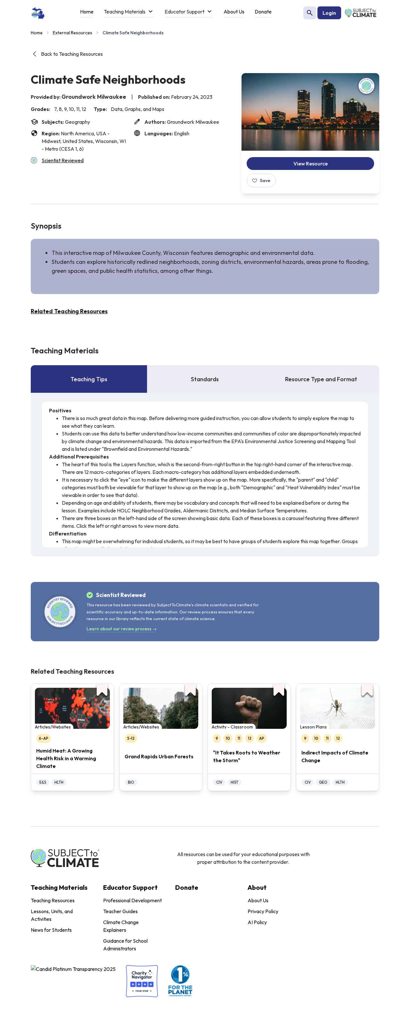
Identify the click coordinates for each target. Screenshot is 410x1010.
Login (329, 13)
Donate (186, 887)
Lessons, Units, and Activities (52, 915)
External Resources (72, 33)
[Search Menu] (309, 12)
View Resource (310, 163)
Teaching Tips (88, 379)
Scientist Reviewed (63, 160)
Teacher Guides (120, 911)
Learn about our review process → (121, 628)
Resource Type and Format (321, 379)
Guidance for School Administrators (125, 945)
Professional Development (132, 900)
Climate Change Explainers (121, 926)
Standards (205, 379)
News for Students (51, 930)
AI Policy (257, 922)
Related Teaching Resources (69, 311)
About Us (258, 900)
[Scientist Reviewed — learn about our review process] (366, 86)
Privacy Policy (263, 911)
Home (37, 33)
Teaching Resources (53, 900)
